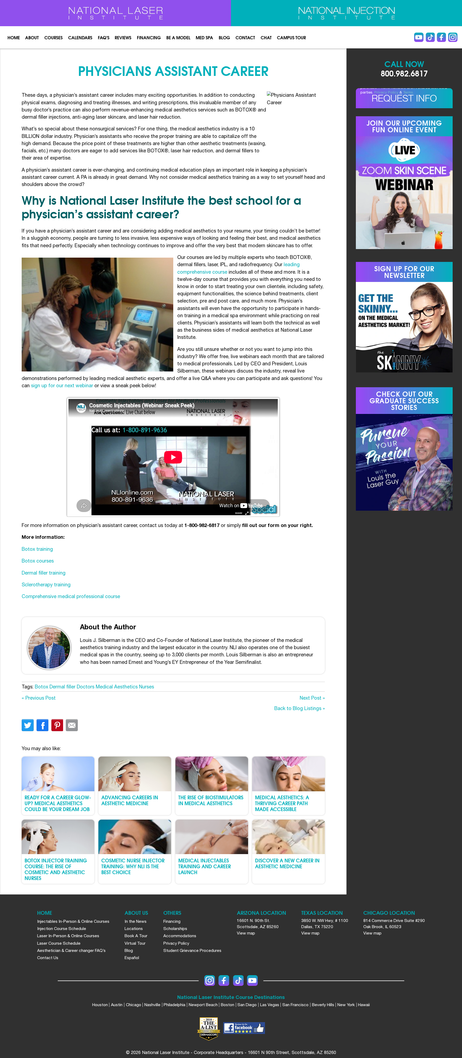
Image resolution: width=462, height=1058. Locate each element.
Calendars (80, 37)
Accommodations (179, 935)
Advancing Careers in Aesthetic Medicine (129, 800)
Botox (41, 686)
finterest (57, 725)
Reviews (123, 37)
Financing (149, 37)
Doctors (85, 686)
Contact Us (47, 957)
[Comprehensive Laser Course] (115, 13)
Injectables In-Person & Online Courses (73, 921)
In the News (136, 921)
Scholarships (175, 928)
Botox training (37, 549)
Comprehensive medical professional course (71, 596)
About (32, 37)
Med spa (204, 37)
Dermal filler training (44, 573)
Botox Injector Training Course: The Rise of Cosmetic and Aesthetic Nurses (56, 869)
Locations (134, 928)
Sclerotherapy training (46, 584)
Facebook (441, 37)
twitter (28, 725)
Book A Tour (136, 935)
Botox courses (38, 561)
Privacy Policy (386, 92)
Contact (245, 37)
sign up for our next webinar (62, 385)
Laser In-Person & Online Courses (68, 935)
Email (72, 725)
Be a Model (178, 37)
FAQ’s (103, 37)
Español (132, 957)
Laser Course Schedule (58, 943)
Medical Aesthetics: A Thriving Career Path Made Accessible (282, 803)
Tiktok (430, 37)
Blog (224, 37)
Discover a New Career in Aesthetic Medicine (287, 863)
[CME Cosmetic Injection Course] (346, 13)
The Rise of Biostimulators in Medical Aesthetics (210, 800)
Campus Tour (291, 37)
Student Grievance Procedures (192, 950)
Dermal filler (62, 686)
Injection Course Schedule (61, 928)
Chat (266, 37)
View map (246, 933)
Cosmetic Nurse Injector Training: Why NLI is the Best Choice (132, 866)
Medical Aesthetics (117, 686)
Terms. (408, 92)
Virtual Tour (135, 943)
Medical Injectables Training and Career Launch (204, 866)
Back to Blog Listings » (299, 708)
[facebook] (244, 1029)
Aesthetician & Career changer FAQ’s (71, 950)
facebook (42, 725)
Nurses (146, 686)
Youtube (419, 37)
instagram (452, 37)
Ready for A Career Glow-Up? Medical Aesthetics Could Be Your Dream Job (58, 803)
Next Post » (312, 698)
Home (13, 37)
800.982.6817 (404, 73)
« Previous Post (39, 698)
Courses (53, 37)
